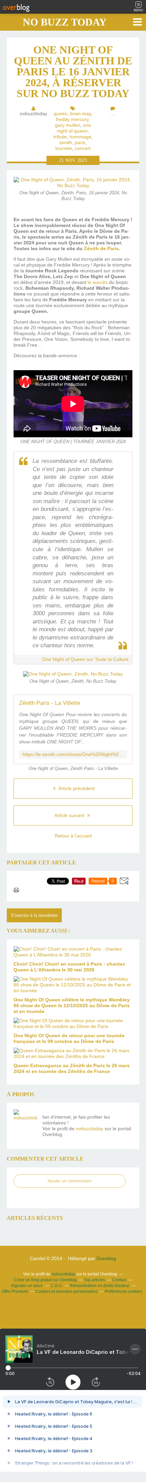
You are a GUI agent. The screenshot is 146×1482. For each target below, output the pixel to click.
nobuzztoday (89, 1128)
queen (60, 113)
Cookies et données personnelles (66, 1291)
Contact (119, 1279)
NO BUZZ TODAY (65, 22)
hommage (80, 136)
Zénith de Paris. (102, 248)
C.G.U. (57, 1285)
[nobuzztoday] (25, 1121)
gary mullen (67, 125)
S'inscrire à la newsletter (34, 915)
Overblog (106, 1258)
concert (83, 148)
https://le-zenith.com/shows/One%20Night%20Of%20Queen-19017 (73, 754)
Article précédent (76, 788)
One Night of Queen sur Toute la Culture (85, 659)
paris (80, 142)
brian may (80, 113)
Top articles (94, 1279)
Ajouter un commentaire (70, 1181)
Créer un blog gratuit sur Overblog (45, 1279)
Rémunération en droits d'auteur (99, 1285)
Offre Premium (15, 1291)
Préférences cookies (123, 1291)
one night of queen (74, 128)
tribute (60, 136)
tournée (63, 148)
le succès (98, 282)
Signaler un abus (27, 1285)
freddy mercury (72, 119)
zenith (65, 142)
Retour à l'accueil (73, 835)
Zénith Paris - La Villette (49, 703)
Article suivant (70, 815)
